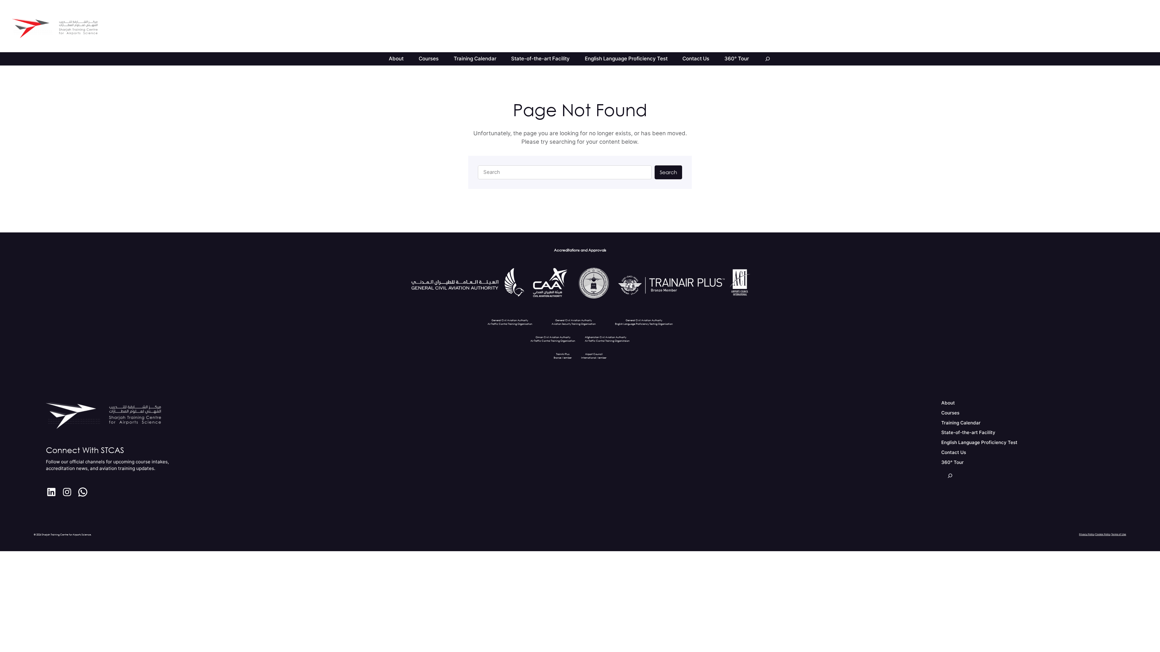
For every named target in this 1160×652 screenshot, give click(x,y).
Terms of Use (1118, 534)
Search (668, 172)
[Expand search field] (767, 59)
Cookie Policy (1102, 534)
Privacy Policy (1086, 534)
